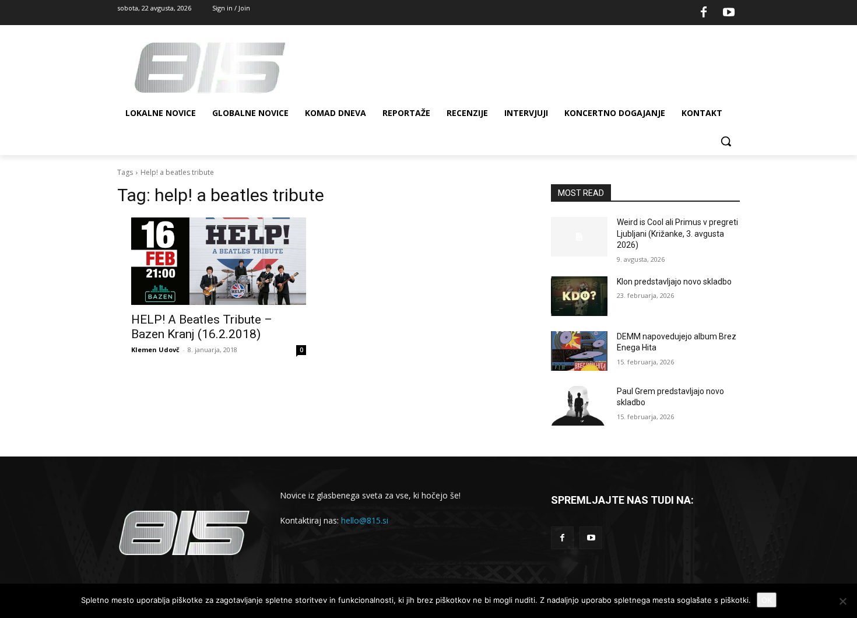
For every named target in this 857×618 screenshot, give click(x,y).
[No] (842, 601)
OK (766, 600)
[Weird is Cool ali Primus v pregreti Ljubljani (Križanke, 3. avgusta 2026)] (579, 237)
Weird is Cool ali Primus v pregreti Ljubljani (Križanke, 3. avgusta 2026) (677, 233)
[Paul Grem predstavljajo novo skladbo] (579, 406)
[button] (726, 141)
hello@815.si (364, 520)
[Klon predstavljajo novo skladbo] (579, 296)
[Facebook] (704, 13)
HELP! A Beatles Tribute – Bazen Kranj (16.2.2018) (201, 326)
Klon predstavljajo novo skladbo (674, 281)
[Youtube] (729, 13)
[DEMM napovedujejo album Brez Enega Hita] (579, 351)
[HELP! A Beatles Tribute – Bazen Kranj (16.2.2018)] (218, 261)
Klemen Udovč (155, 349)
